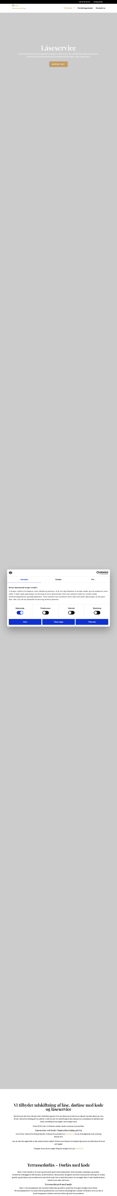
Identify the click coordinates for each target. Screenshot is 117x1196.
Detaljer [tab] (58, 579)
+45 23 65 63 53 (84, 2)
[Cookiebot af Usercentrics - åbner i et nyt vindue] (98, 573)
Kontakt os (100, 8)
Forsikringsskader (85, 8)
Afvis (25, 622)
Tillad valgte (58, 622)
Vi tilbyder (68, 8)
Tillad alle (92, 622)
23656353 (79, 1148)
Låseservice (58, 47)
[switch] (45, 613)
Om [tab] (92, 579)
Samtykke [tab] (24, 579)
